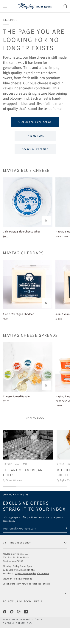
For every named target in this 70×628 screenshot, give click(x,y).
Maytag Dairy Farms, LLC (20, 619)
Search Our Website (35, 149)
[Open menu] (8, 6)
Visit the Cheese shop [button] (17, 542)
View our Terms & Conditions (17, 578)
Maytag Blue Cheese (26, 171)
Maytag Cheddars (23, 253)
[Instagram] (19, 611)
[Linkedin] (26, 611)
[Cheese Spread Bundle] (27, 367)
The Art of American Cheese (23, 473)
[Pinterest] (11, 611)
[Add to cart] (46, 220)
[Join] (64, 528)
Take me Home (35, 136)
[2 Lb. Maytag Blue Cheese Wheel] (27, 202)
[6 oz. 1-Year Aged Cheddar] (27, 284)
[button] (35, 593)
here (10, 583)
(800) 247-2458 (28, 570)
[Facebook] (4, 611)
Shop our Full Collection (35, 122)
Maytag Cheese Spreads (30, 335)
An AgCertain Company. (17, 623)
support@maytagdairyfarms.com (32, 573)
